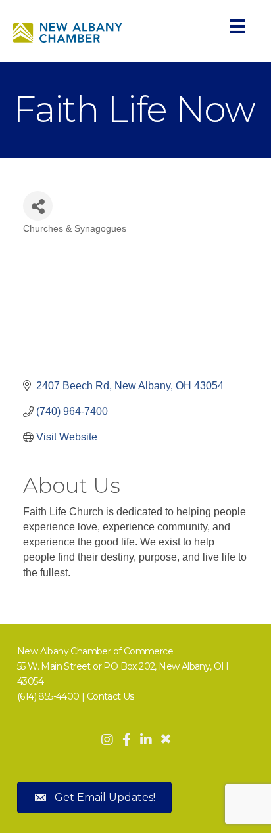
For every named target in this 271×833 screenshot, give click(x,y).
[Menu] (237, 26)
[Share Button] (38, 206)
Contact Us (110, 696)
